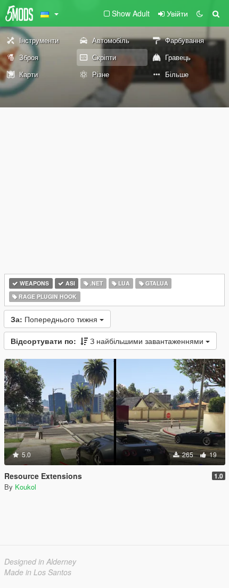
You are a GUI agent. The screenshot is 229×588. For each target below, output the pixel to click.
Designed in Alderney (40, 561)
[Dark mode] (199, 13)
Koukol (25, 487)
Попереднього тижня (55, 319)
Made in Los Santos (37, 572)
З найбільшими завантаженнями (108, 340)
